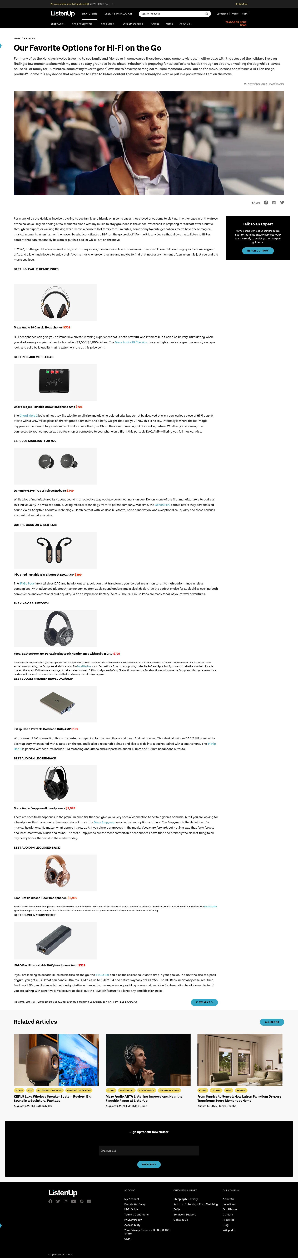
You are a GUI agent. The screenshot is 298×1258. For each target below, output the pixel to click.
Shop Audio (57, 23)
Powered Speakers (79, 1090)
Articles (29, 38)
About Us (185, 23)
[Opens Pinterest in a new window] (83, 1201)
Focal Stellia (210, 906)
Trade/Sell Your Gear (236, 24)
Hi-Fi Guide (131, 1209)
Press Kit (228, 1220)
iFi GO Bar (102, 975)
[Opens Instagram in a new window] (66, 1201)
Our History (230, 1209)
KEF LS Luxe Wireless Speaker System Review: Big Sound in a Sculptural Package (52, 1099)
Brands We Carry (135, 1204)
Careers (228, 1214)
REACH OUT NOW (258, 250)
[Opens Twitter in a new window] (59, 1201)
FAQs (176, 1209)
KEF (30, 1090)
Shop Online (89, 13)
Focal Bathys (84, 666)
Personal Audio (169, 1090)
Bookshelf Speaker (49, 1090)
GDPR (128, 1239)
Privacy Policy (133, 1220)
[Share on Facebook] (266, 203)
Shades (241, 1090)
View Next (203, 1002)
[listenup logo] (63, 13)
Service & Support (184, 1214)
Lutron (216, 1090)
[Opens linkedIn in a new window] (90, 1201)
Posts (19, 1090)
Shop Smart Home (133, 23)
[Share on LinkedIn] (274, 203)
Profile (235, 13)
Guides (155, 23)
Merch (169, 23)
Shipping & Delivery (185, 1199)
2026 (229, 1090)
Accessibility (132, 1225)
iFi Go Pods (27, 583)
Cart (244, 13)
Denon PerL (163, 505)
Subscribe (149, 1164)
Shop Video (107, 23)
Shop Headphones (82, 23)
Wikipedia (229, 1230)
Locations (222, 13)
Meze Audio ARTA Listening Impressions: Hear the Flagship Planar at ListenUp (144, 1099)
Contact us (113, 4)
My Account (131, 1199)
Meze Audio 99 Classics (131, 342)
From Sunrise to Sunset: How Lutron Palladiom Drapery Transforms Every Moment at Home (239, 1099)
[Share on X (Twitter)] (282, 203)
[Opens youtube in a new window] (74, 1201)
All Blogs (272, 1022)
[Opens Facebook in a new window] (51, 1201)
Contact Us (180, 1220)
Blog (226, 1225)
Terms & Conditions (136, 1214)
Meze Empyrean (104, 822)
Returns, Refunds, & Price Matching (195, 1204)
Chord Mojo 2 (28, 415)
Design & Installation (118, 13)
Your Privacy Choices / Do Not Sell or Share (147, 1232)
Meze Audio (127, 1090)
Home (17, 38)
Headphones (146, 1090)
